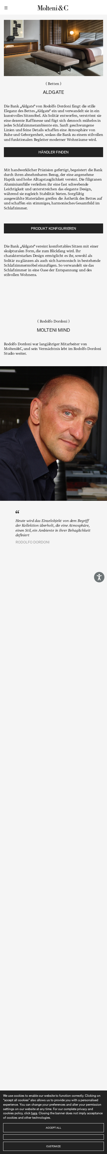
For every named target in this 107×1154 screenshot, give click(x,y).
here (34, 1113)
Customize (53, 1146)
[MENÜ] (7, 7)
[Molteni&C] (53, 7)
